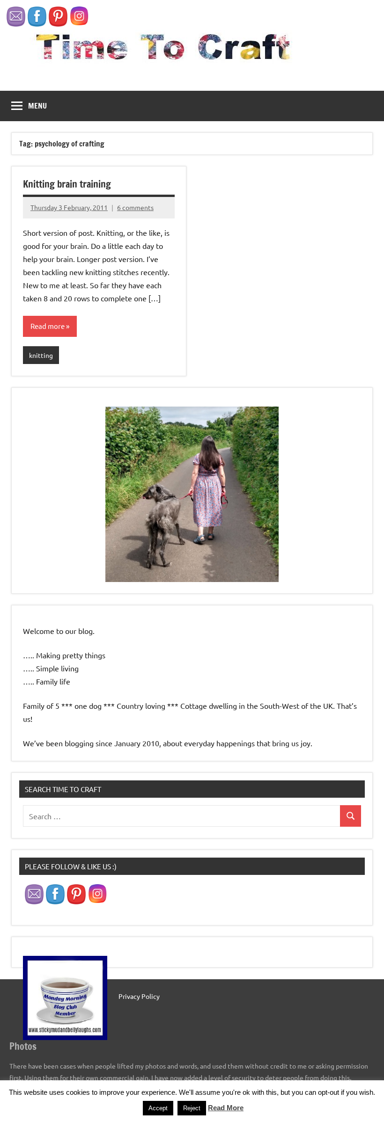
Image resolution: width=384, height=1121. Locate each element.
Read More (226, 1108)
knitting (41, 355)
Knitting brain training (67, 184)
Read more (47, 325)
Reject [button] (191, 1108)
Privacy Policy (139, 996)
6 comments (135, 207)
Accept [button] (158, 1108)
